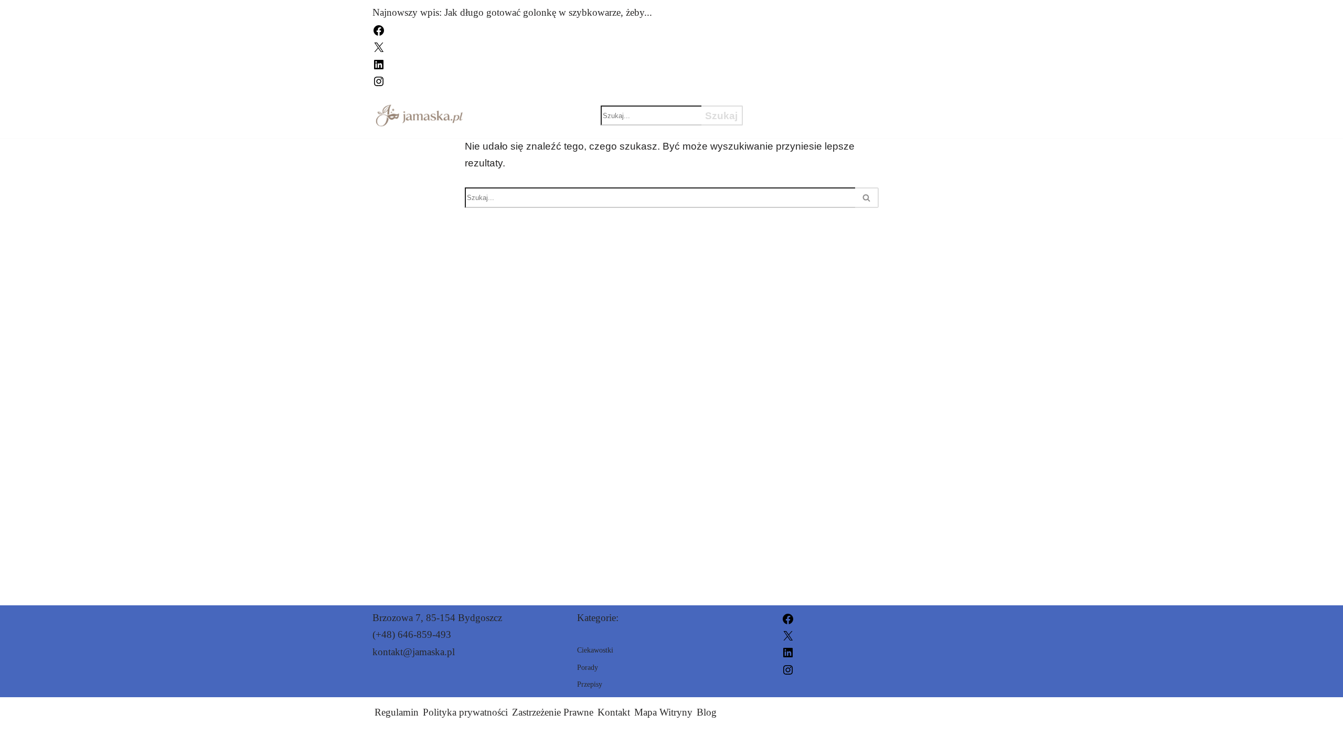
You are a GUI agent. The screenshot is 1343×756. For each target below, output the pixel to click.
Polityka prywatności (465, 712)
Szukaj (721, 115)
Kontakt (614, 712)
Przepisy (888, 106)
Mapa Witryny (663, 712)
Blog (707, 712)
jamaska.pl (789, 741)
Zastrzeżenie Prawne (552, 712)
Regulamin (397, 712)
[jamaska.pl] (419, 115)
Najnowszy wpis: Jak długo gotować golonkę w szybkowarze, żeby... (512, 12)
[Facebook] (378, 29)
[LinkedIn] (378, 63)
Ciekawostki (798, 106)
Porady (783, 124)
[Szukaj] (867, 197)
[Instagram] (378, 80)
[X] (378, 46)
